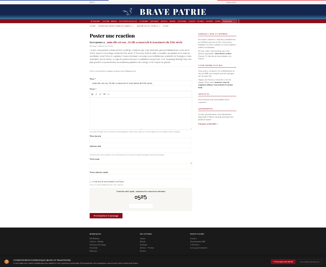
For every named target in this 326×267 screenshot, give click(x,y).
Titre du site (95, 136)
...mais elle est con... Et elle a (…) (148, 26)
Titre (92, 79)
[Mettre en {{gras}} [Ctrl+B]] (92, 94)
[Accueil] (128, 12)
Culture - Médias (109, 21)
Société (209, 21)
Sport (217, 21)
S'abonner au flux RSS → (208, 124)
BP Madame (95, 21)
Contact (193, 238)
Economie (143, 21)
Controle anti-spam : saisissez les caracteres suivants (140, 191)
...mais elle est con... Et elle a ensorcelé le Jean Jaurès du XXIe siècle (143, 42)
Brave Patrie (173, 11)
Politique (182, 21)
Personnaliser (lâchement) (309, 262)
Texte (92, 89)
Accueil (92, 26)
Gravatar (210, 47)
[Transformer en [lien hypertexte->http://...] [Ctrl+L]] (100, 94)
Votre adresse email (99, 172)
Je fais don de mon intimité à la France (108, 181)
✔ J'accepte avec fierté (283, 262)
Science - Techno (196, 21)
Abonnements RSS (197, 241)
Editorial (154, 21)
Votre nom (94, 159)
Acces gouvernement (198, 248)
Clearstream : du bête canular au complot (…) (115, 26)
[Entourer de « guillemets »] (108, 94)
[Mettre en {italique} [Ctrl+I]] (96, 94)
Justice (164, 21)
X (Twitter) (194, 245)
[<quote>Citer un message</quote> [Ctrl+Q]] (104, 94)
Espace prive (231, 2)
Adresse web (95, 146)
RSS (91, 2)
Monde (172, 21)
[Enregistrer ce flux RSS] (191, 162)
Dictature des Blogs (128, 21)
